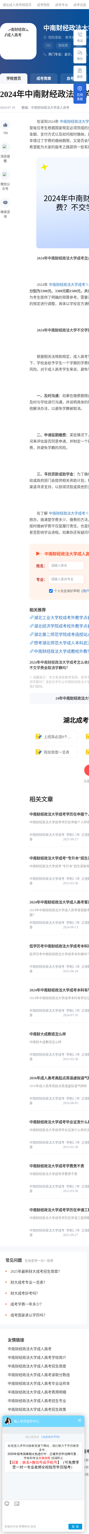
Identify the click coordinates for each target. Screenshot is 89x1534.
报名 (80, 76)
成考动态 (79, 5)
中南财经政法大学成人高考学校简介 (37, 1358)
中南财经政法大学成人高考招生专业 (37, 1401)
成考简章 (44, 78)
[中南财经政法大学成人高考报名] (80, 70)
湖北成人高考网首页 (17, 5)
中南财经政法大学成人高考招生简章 (37, 1366)
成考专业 (61, 5)
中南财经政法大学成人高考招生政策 (37, 1409)
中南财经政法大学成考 (67, 285)
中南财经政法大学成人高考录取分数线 (39, 1375)
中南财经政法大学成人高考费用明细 (37, 1392)
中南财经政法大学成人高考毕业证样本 (39, 1383)
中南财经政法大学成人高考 (50, 107)
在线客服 (80, 97)
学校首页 (13, 78)
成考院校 (43, 5)
